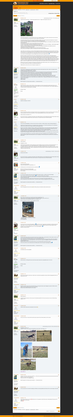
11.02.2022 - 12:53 (23, 162)
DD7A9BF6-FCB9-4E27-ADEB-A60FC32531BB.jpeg (28, 217)
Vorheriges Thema (51, 13)
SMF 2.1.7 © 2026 (15, 416)
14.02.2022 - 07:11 (23, 258)
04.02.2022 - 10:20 (23, 110)
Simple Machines (20, 416)
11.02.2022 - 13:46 (23, 173)
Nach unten (15, 15)
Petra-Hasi (16, 162)
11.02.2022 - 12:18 (23, 151)
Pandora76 (16, 248)
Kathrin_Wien (17, 195)
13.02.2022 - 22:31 (23, 195)
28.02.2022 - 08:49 (23, 326)
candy (15, 99)
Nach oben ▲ (58, 416)
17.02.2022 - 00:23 (23, 305)
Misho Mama (16, 67)
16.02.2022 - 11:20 (23, 284)
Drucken (58, 15)
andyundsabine (17, 185)
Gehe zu (47, 411)
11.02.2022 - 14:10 (23, 185)
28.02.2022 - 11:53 (23, 397)
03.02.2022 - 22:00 (23, 99)
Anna (15, 222)
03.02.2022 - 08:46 (23, 67)
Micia (15, 273)
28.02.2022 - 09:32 (23, 387)
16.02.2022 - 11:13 (23, 273)
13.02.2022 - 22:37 (23, 222)
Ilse (15, 110)
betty (15, 83)
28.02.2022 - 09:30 (23, 374)
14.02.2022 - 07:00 (23, 248)
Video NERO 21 (23, 371)
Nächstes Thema (56, 13)
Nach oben (15, 407)
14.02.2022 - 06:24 (23, 235)
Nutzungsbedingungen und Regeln (51, 416)
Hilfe (44, 416)
